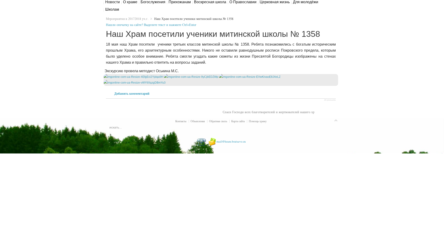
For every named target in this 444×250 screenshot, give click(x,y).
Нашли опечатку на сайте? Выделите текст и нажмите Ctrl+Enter (151, 24)
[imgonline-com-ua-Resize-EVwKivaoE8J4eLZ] (250, 77)
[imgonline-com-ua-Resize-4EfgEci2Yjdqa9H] (133, 77)
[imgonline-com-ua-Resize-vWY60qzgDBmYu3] (135, 83)
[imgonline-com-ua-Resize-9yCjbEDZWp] (191, 77)
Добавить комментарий (131, 93)
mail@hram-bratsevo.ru (231, 141)
